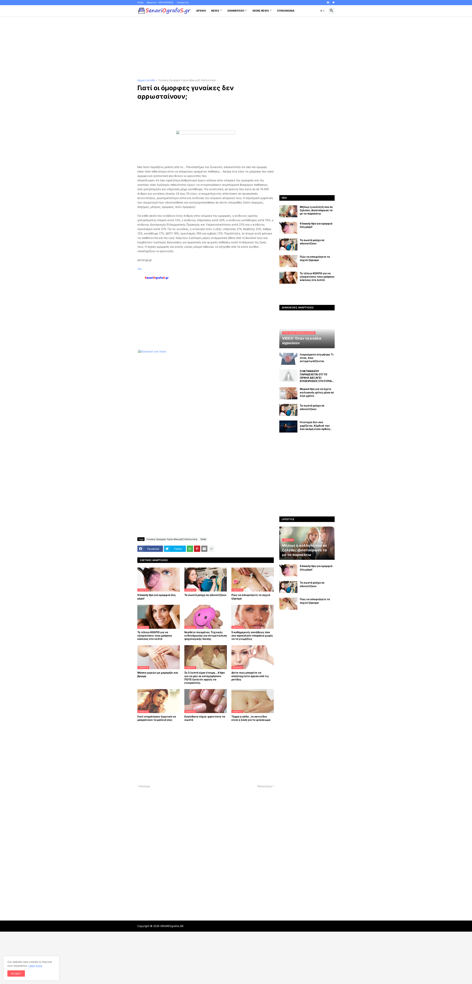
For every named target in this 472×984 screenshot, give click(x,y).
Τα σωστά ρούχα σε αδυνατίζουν (205, 594)
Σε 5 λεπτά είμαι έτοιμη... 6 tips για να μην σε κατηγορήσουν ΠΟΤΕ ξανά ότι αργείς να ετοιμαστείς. (204, 677)
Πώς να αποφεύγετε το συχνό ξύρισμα (250, 596)
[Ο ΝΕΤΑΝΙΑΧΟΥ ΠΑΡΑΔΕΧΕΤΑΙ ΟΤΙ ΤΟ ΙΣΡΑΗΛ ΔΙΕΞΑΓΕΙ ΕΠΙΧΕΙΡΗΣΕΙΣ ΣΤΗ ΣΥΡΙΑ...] (288, 375)
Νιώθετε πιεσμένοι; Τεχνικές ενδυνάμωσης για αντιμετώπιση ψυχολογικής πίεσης (205, 635)
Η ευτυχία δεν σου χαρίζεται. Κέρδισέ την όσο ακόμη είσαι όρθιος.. (316, 425)
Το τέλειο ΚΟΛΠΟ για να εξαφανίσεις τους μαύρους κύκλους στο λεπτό (154, 635)
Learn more (35, 965)
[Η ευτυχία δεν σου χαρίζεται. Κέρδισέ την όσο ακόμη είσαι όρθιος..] (288, 427)
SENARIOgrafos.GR (171, 926)
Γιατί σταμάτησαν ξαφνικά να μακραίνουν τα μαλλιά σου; (156, 718)
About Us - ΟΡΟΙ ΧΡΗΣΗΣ (160, 2)
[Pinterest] (197, 549)
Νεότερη (144, 786)
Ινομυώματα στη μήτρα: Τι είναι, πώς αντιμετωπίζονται (317, 358)
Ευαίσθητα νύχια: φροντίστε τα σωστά (204, 718)
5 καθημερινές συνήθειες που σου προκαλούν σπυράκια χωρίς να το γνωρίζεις (252, 635)
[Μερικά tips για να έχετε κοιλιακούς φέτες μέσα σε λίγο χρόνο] (288, 393)
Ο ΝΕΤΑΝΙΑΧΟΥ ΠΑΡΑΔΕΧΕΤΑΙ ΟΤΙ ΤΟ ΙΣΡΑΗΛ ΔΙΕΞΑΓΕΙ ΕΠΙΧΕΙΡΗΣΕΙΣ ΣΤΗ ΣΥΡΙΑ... (317, 376)
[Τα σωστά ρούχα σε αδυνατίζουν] (288, 244)
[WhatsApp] (190, 549)
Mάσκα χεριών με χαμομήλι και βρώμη (157, 674)
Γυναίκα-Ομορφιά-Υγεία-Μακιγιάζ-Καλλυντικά (187, 80)
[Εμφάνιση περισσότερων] (211, 549)
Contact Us (182, 2)
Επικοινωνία (285, 10)
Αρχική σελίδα (146, 80)
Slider (203, 539)
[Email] (204, 549)
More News (261, 10)
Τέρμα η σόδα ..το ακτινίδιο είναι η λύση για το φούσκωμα (250, 718)
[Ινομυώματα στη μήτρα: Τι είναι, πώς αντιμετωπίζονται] (288, 359)
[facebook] (328, 2)
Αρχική (201, 10)
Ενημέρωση (236, 10)
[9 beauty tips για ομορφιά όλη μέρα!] (288, 228)
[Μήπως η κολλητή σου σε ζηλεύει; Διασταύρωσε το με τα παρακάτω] (288, 211)
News (215, 10)
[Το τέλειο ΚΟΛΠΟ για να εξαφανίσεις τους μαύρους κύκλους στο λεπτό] (288, 278)
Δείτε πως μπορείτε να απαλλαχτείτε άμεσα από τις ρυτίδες (250, 676)
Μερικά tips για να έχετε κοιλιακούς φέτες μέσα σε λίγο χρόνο (317, 392)
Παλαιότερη (264, 786)
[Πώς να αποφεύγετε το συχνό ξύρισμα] (288, 261)
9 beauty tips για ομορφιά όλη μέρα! (156, 596)
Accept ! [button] (16, 973)
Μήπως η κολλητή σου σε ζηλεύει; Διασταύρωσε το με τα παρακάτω (316, 210)
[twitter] (333, 2)
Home (140, 2)
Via (139, 269)
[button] (322, 11)
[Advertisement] (236, 47)
